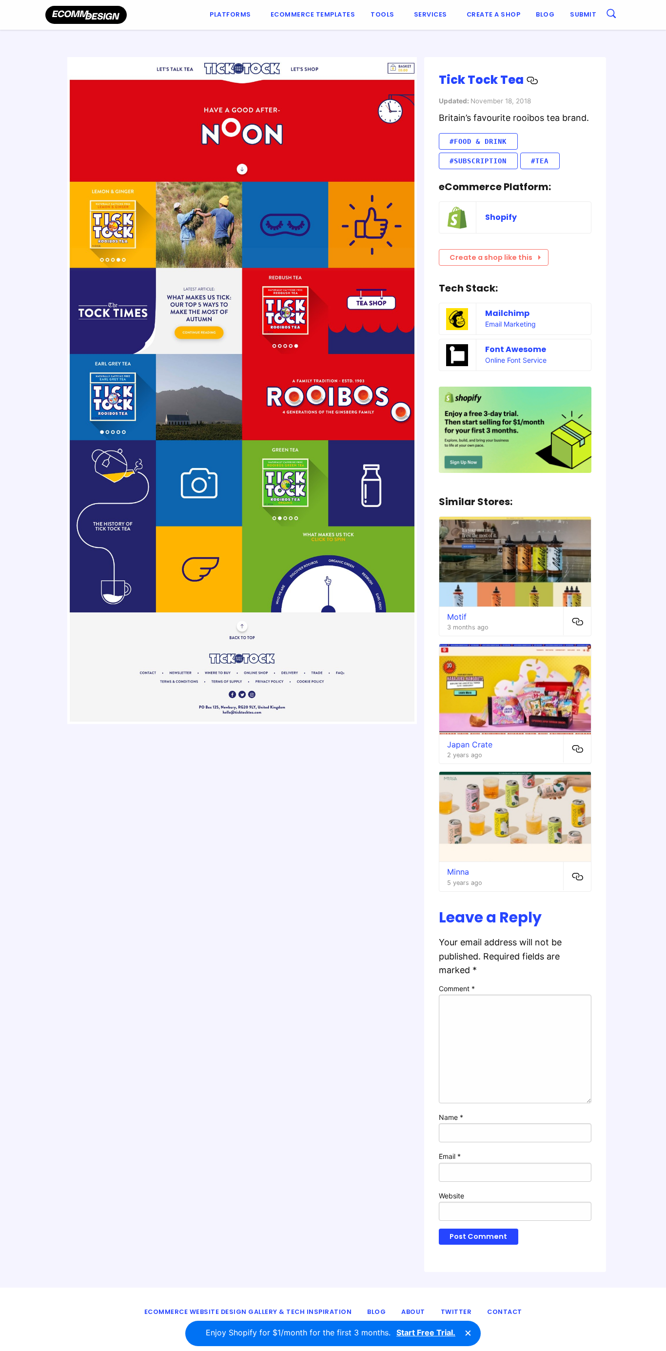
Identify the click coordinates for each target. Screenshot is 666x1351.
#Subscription (478, 161)
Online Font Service (516, 360)
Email (450, 1156)
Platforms (230, 14)
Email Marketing (510, 324)
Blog (545, 14)
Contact (504, 1312)
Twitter (456, 1312)
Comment (457, 988)
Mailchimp (507, 313)
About (413, 1312)
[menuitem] (232, 14)
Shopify (501, 217)
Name (451, 1117)
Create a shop (494, 14)
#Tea (539, 161)
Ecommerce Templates (313, 14)
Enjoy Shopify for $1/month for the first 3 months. (330, 1332)
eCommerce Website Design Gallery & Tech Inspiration (248, 1312)
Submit (583, 14)
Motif (457, 617)
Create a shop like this (491, 257)
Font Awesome (515, 349)
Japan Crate (469, 744)
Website (451, 1196)
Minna (458, 872)
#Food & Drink (478, 141)
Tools (382, 14)
